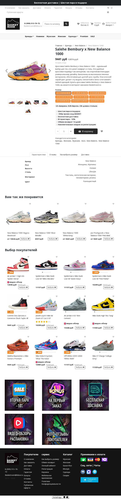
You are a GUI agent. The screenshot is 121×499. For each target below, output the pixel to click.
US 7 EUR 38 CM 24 (62, 101)
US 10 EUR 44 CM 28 (80, 93)
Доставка (37, 8)
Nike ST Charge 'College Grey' (102, 357)
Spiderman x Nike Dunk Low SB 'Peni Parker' (101, 277)
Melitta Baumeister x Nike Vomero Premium (17, 357)
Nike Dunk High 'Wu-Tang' (102, 315)
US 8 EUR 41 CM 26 (81, 97)
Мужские (51, 36)
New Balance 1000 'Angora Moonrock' (18, 234)
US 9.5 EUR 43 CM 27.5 (97, 93)
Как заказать (24, 8)
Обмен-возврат (48, 462)
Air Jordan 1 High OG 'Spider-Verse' (15, 277)
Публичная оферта (15, 12)
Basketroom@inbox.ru (33, 26)
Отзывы (79, 8)
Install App (58, 497)
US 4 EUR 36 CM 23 (96, 101)
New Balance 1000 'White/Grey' (70, 234)
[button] (6, 70)
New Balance (92, 141)
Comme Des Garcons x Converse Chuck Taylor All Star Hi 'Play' (17, 317)
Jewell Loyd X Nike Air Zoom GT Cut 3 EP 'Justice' (44, 317)
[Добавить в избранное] (102, 131)
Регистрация (47, 469)
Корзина (45, 472)
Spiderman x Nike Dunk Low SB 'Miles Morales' (45, 277)
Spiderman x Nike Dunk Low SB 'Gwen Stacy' (73, 277)
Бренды (28, 36)
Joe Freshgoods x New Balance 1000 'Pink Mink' (100, 234)
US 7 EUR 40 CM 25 (96, 97)
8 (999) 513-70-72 (32, 23)
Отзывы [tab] (52, 154)
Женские (62, 36)
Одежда (72, 36)
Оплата (47, 8)
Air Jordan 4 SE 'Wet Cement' (72, 316)
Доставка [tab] (85, 154)
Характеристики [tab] (39, 154)
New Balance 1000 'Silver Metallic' (45, 234)
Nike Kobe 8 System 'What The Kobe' (44, 357)
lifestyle (66, 469)
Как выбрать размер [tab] (68, 154)
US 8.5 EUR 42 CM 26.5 (64, 97)
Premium (84, 36)
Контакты (90, 8)
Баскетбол (67, 465)
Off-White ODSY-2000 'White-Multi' (73, 357)
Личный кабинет (49, 465)
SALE (93, 36)
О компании (10, 8)
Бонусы (69, 8)
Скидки (66, 475)
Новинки (40, 36)
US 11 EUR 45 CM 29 (63, 93)
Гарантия (58, 8)
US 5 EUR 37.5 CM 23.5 (80, 101)
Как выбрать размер (50, 459)
